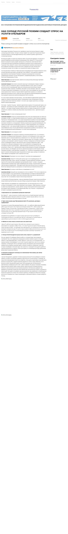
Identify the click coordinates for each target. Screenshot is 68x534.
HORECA (42, 25)
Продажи (26, 25)
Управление (18, 25)
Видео (13, 2)
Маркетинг (32, 25)
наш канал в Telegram (18, 47)
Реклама (8, 2)
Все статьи (4, 25)
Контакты (18, 2)
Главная (3, 2)
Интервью (48, 25)
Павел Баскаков (54, 52)
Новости (11, 25)
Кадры (38, 25)
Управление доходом (59, 25)
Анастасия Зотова (59, 53)
